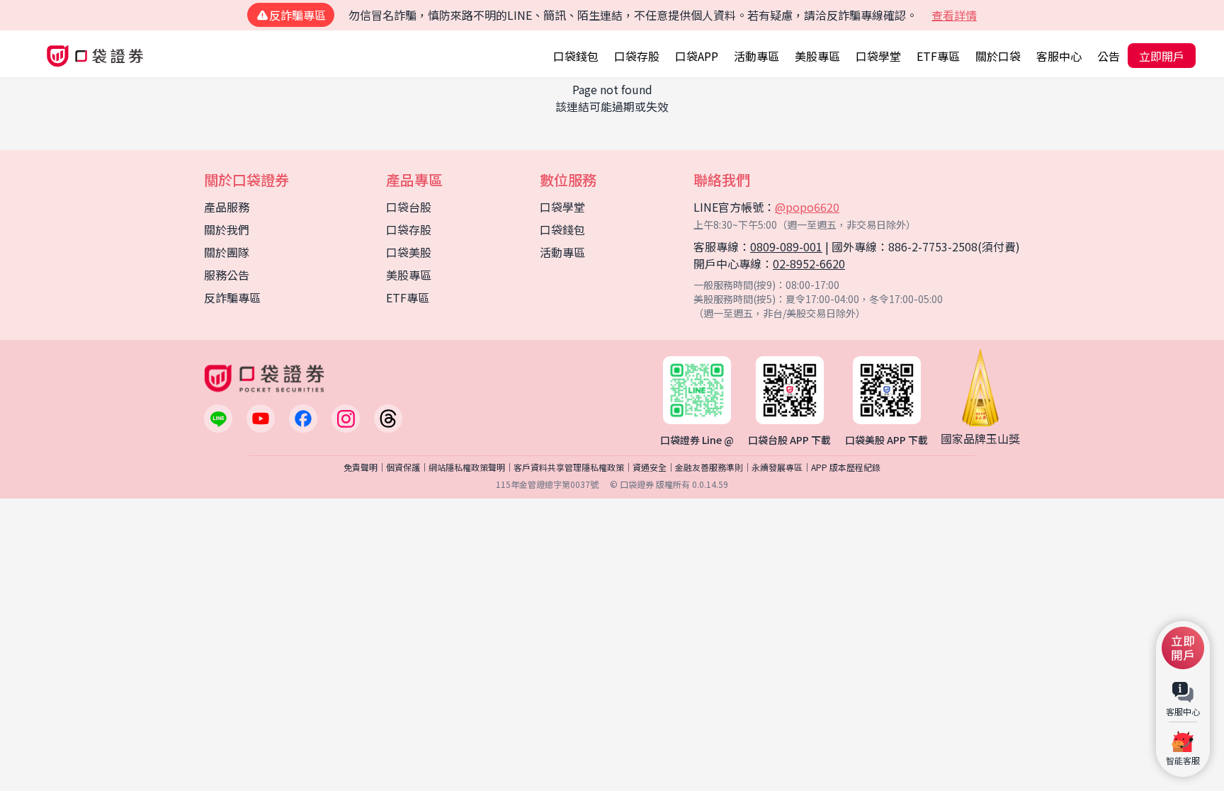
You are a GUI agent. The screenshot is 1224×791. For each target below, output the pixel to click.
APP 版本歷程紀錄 (845, 467)
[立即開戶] (1183, 648)
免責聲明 (361, 467)
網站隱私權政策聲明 (467, 467)
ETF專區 (938, 55)
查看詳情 (954, 14)
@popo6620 (807, 206)
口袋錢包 (576, 55)
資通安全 (650, 467)
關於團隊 (226, 252)
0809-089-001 (786, 246)
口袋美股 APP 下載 (886, 440)
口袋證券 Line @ (697, 440)
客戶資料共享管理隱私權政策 (569, 467)
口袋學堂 (878, 55)
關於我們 (226, 229)
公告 (1108, 55)
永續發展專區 (777, 467)
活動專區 (756, 55)
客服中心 (1059, 55)
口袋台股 (408, 206)
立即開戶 (1161, 55)
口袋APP (696, 55)
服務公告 (226, 274)
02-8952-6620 (809, 263)
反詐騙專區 (232, 297)
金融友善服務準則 (709, 467)
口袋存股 (636, 55)
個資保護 (403, 467)
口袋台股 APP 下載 (789, 440)
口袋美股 (408, 252)
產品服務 (226, 206)
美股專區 (817, 55)
